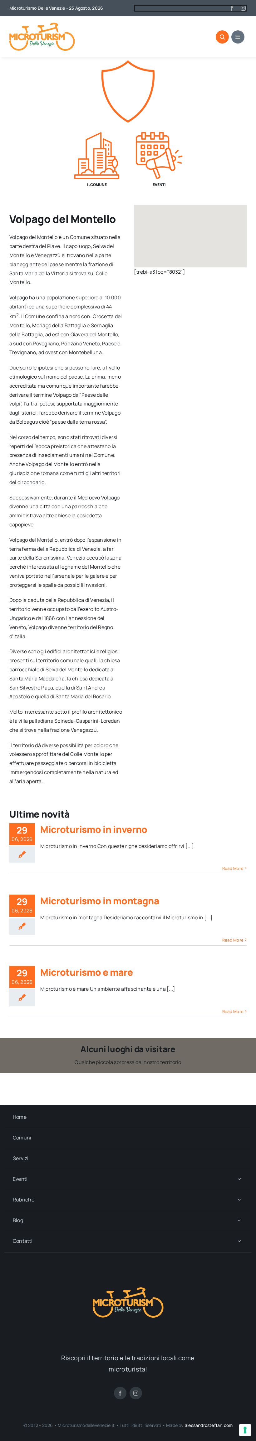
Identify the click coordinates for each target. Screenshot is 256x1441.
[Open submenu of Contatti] (239, 1241)
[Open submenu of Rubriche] (239, 1200)
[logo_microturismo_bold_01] (42, 25)
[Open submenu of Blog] (239, 1220)
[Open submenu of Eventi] (239, 1179)
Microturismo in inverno (93, 829)
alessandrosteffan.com (209, 1425)
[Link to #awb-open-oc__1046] (222, 37)
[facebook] (231, 8)
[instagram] (243, 8)
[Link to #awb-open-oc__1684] (237, 37)
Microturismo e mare (86, 972)
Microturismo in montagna (99, 900)
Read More (233, 868)
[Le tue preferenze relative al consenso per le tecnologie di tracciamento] (245, 1430)
